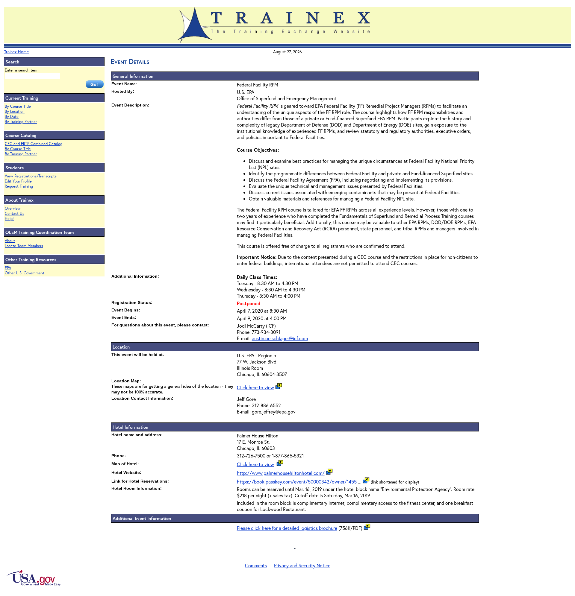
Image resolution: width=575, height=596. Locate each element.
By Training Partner (21, 121)
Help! (9, 218)
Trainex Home (16, 51)
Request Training (19, 186)
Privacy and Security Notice (302, 565)
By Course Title (18, 106)
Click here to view (255, 387)
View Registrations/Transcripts (31, 176)
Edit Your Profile (18, 181)
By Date (12, 116)
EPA (8, 267)
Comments (256, 565)
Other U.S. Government (24, 273)
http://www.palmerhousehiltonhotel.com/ (281, 473)
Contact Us (14, 213)
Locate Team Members (24, 245)
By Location (15, 111)
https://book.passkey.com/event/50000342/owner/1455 (297, 481)
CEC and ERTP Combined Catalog (33, 143)
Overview (13, 208)
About (10, 240)
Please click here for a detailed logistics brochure (287, 528)
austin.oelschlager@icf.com (280, 338)
